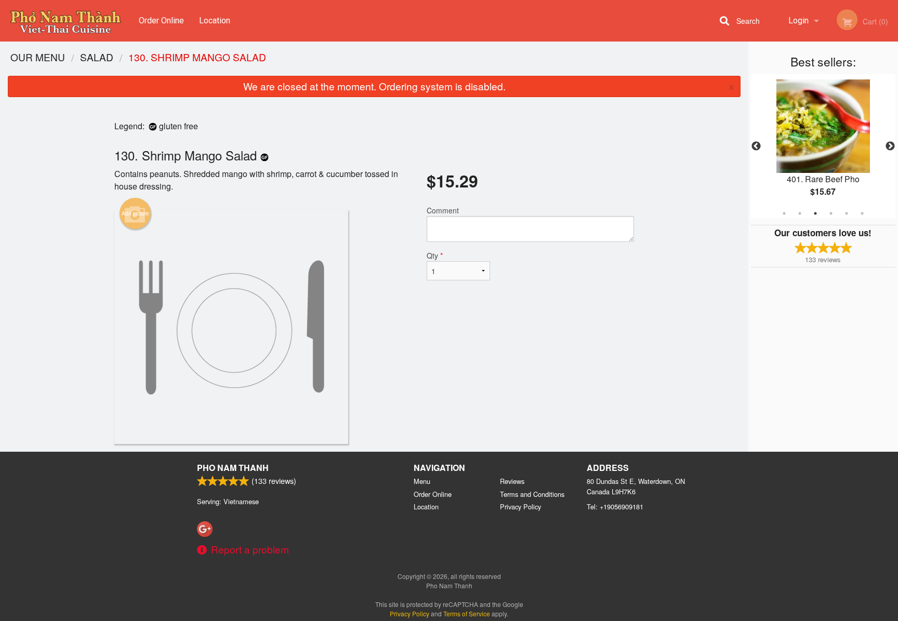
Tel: (615, 506)
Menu (422, 481)
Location (214, 20)
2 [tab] (800, 213)
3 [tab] (815, 213)
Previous (756, 146)
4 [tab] (831, 213)
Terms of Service (466, 613)
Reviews (512, 481)
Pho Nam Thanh (233, 468)
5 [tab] (846, 213)
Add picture (135, 213)
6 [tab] (862, 213)
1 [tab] (784, 213)
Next (890, 146)
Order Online (161, 20)
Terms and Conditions (532, 494)
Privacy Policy (520, 506)
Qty (435, 255)
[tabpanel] (823, 146)
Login (798, 20)
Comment (443, 210)
